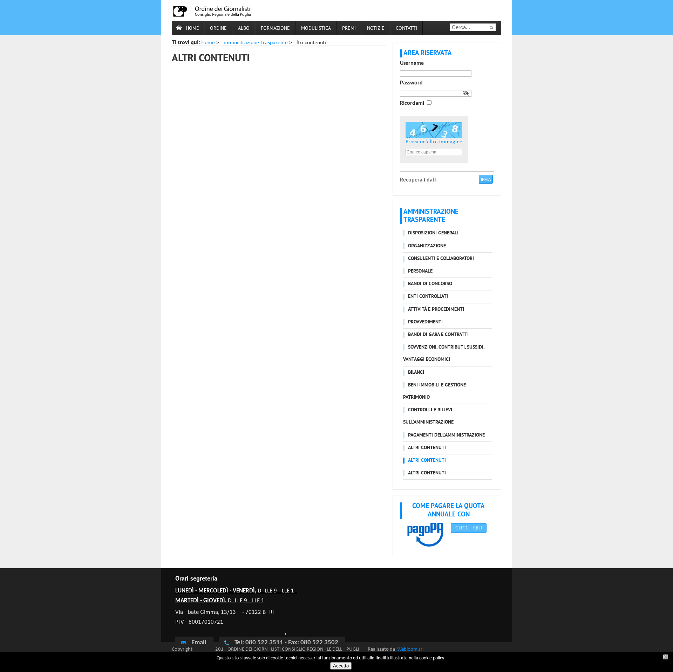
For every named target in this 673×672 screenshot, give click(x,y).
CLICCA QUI (468, 528)
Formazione (275, 28)
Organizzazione (427, 246)
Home (192, 28)
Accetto (341, 665)
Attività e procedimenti (436, 310)
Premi (349, 28)
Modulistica (316, 28)
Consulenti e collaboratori (441, 259)
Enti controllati (428, 297)
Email (198, 642)
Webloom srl (410, 649)
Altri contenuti (427, 448)
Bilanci (416, 373)
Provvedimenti (425, 322)
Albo (244, 28)
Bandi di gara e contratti (438, 335)
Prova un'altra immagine (434, 142)
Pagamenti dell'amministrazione (446, 435)
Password (411, 83)
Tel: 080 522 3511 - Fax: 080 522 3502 (286, 642)
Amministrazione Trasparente (254, 43)
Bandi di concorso (430, 284)
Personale (420, 271)
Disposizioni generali (433, 233)
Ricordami (412, 103)
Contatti (406, 28)
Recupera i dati (418, 180)
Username (412, 63)
